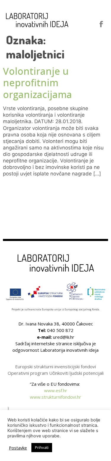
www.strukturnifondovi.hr (55, 397)
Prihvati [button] (42, 447)
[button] (87, 24)
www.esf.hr (55, 390)
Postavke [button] (18, 447)
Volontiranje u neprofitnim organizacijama (37, 83)
